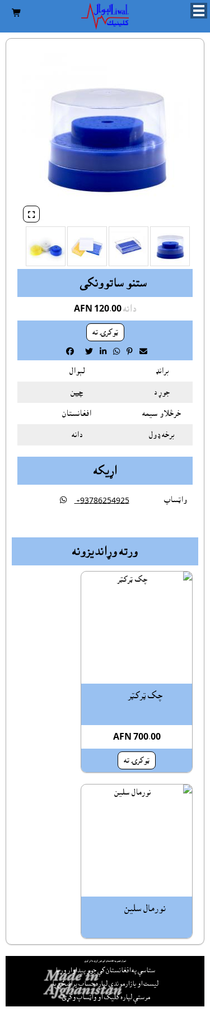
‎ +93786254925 (101, 500)
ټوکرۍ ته (105, 332)
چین (77, 392)
